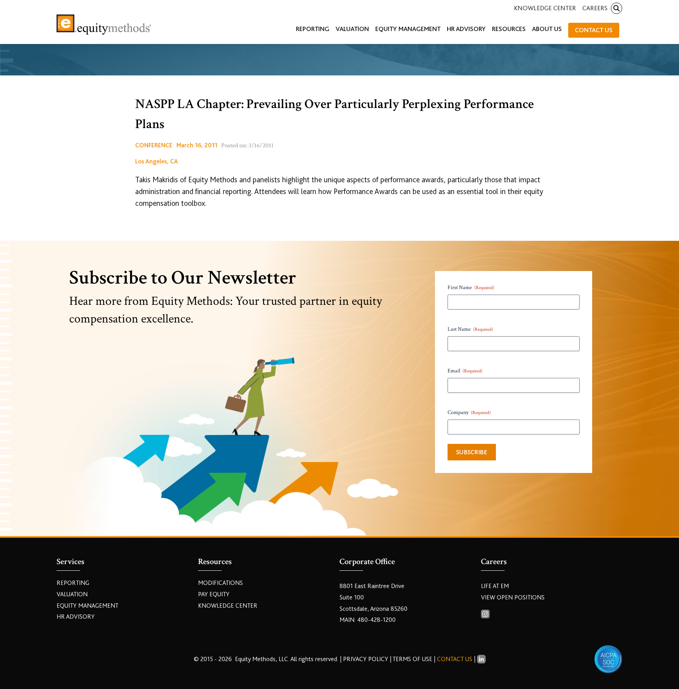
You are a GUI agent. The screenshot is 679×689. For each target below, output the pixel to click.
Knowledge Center (545, 8)
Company (469, 412)
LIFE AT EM (495, 586)
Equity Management (87, 605)
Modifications (220, 582)
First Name (471, 287)
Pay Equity (213, 594)
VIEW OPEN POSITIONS (513, 597)
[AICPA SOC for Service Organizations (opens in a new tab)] (608, 659)
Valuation (72, 594)
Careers (594, 8)
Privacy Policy (366, 659)
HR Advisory (76, 616)
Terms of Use (412, 659)
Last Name (470, 329)
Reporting (73, 582)
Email (465, 370)
